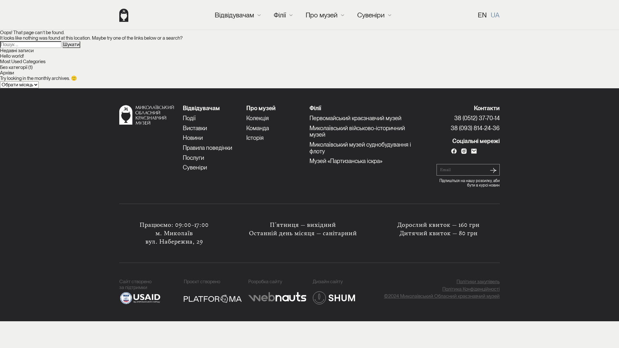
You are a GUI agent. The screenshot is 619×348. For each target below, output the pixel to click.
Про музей (322, 15)
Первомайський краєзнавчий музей (355, 118)
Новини (193, 137)
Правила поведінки (207, 147)
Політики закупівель (478, 282)
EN (482, 15)
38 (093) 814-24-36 (475, 128)
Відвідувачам (234, 15)
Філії (280, 15)
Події (189, 118)
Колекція (257, 118)
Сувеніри (371, 15)
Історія (255, 137)
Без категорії (13, 67)
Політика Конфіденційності (471, 289)
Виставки (195, 128)
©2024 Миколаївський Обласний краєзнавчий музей (442, 296)
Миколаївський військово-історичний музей (357, 131)
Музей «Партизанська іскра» (346, 161)
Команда (257, 128)
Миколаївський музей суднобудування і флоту (360, 148)
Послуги (193, 157)
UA (495, 15)
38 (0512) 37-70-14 (477, 118)
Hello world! (12, 56)
